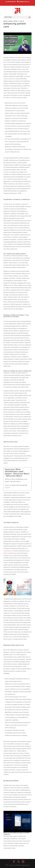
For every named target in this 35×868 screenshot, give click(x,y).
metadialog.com (8, 551)
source (7, 487)
